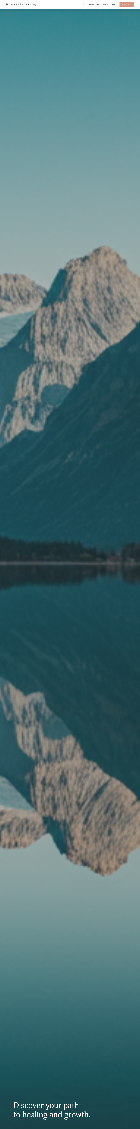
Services (91, 4)
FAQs (113, 4)
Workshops (106, 4)
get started (127, 4)
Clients (98, 4)
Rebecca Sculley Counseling (21, 4)
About (85, 4)
